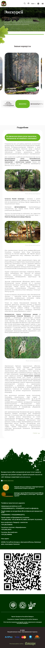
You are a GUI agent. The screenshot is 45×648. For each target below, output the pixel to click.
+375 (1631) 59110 (6, 519)
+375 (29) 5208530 (6, 524)
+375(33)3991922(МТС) (8, 508)
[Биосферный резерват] (32, 608)
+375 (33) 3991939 (6, 534)
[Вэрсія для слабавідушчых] (28, 3)
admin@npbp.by (25, 477)
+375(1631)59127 (20, 508)
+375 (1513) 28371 (6, 529)
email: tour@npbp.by (31, 508)
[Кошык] (38, 3)
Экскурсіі (22, 104)
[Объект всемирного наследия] (22, 608)
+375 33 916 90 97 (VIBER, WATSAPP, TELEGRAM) (27, 519)
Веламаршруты (37, 104)
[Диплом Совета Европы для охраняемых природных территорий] (13, 608)
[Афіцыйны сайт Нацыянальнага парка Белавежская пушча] (4, 3)
